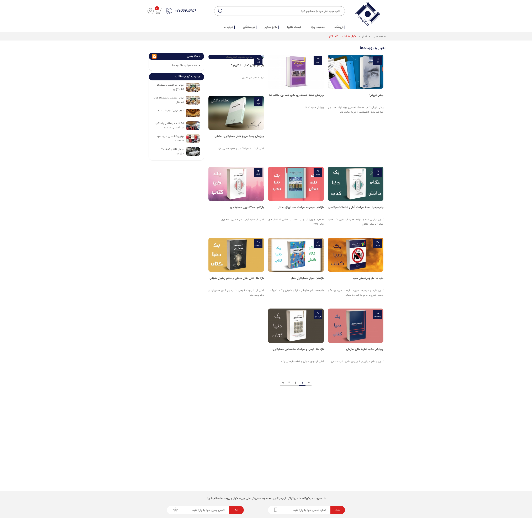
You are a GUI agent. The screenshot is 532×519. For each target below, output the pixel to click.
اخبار (364, 36)
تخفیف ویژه (318, 27)
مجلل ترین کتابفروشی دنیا (171, 111)
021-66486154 (185, 11)
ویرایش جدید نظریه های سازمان (364, 349)
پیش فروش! (376, 95)
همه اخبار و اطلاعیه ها (184, 65)
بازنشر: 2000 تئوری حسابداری (247, 207)
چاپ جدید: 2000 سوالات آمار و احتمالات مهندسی (355, 207)
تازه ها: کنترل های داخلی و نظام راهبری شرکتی (236, 278)
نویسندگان (249, 27)
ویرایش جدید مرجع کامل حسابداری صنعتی (239, 136)
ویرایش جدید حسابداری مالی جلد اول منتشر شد (296, 95)
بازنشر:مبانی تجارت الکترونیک (247, 65)
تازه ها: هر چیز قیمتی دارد (368, 278)
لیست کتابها (294, 27)
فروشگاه (339, 27)
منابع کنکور (271, 27)
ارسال (338, 510)
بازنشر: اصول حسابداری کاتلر (307, 278)
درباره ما (228, 27)
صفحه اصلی (379, 36)
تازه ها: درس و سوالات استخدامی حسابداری (298, 349)
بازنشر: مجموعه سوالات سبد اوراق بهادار (301, 207)
